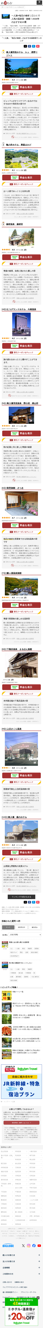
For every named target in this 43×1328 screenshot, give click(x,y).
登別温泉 (18, 1151)
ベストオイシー (13, 1233)
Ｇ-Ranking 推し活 (22, 1235)
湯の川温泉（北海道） (6, 1156)
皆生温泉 (32, 1204)
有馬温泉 (18, 1196)
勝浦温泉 (4, 1200)
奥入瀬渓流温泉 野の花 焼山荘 (22, 403)
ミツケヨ (4, 1235)
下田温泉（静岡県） (6, 1185)
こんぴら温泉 (34, 1200)
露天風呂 (18, 976)
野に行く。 (29, 1233)
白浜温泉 (32, 1196)
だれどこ (12, 1231)
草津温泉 (32, 1163)
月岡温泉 (18, 1175)
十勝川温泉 (33, 1151)
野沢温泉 (32, 1171)
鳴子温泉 (32, 1155)
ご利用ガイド (21, 1228)
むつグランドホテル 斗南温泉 (21, 309)
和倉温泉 (18, 1184)
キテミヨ (4, 1233)
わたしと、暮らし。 (34, 1231)
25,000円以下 (14, 956)
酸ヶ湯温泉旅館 (14, 573)
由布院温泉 (33, 1220)
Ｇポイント (30, 1228)
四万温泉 (32, 1167)
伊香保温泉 (4, 1167)
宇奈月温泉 (33, 1188)
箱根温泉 (18, 1216)
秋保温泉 (18, 1159)
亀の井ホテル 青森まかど (18, 145)
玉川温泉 (32, 1212)
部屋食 (37, 948)
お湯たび (24, 1231)
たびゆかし (12, 1235)
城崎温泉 (4, 1196)
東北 (23, 948)
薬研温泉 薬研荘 (14, 224)
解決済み (35, 927)
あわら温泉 (18, 1188)
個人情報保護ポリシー (10, 1292)
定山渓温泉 (4, 1151)
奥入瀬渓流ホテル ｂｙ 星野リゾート (22, 54)
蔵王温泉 (4, 1163)
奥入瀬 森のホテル (17, 817)
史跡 (26, 952)
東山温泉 (32, 1159)
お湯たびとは (11, 1228)
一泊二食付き (35, 976)
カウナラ (36, 1233)
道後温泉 (18, 1200)
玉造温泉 (18, 1204)
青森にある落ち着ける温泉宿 (25, 213)
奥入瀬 (21, 973)
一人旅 (17, 948)
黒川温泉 (32, 1208)
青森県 (30, 948)
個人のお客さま (9, 1255)
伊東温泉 (18, 1180)
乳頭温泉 (18, 1155)
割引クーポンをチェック (23, 94)
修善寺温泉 (33, 1180)
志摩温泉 (4, 1220)
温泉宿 (26, 976)
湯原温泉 (4, 1208)
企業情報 (6, 1267)
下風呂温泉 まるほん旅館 (19, 649)
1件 (25, 518)
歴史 (21, 952)
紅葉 (11, 976)
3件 (25, 250)
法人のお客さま (9, 1261)
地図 (21, 82)
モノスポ (21, 1233)
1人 (11, 948)
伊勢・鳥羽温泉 (35, 1216)
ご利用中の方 (8, 1273)
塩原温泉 (18, 1171)
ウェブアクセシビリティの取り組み (15, 1287)
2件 (25, 338)
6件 (25, 170)
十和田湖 (13, 973)
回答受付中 (21, 927)
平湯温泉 (18, 1192)
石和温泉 (32, 1175)
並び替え (5, 935)
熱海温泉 (4, 1224)
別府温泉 (18, 1208)
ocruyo (19, 1231)
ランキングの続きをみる (21, 897)
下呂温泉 (4, 1192)
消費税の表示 (19, 1282)
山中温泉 (32, 1184)
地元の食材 (34, 952)
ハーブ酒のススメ (20, 1238)
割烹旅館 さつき (15, 488)
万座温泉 (18, 1167)
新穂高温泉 (33, 1192)
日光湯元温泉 (5, 1216)
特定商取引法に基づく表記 (26, 1297)
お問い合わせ (7, 1282)
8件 (25, 80)
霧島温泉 (4, 1212)
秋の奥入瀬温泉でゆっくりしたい (26, 133)
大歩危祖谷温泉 (20, 1220)
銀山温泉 (18, 1163)
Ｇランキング (4, 1231)
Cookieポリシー (8, 1297)
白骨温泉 (4, 1175)
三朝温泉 (4, 1204)
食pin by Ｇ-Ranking (33, 1235)
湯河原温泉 (4, 1180)
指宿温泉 (18, 1224)
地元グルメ (13, 952)
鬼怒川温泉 (4, 1171)
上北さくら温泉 (14, 729)
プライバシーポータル (28, 1292)
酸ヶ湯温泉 (18, 1212)
